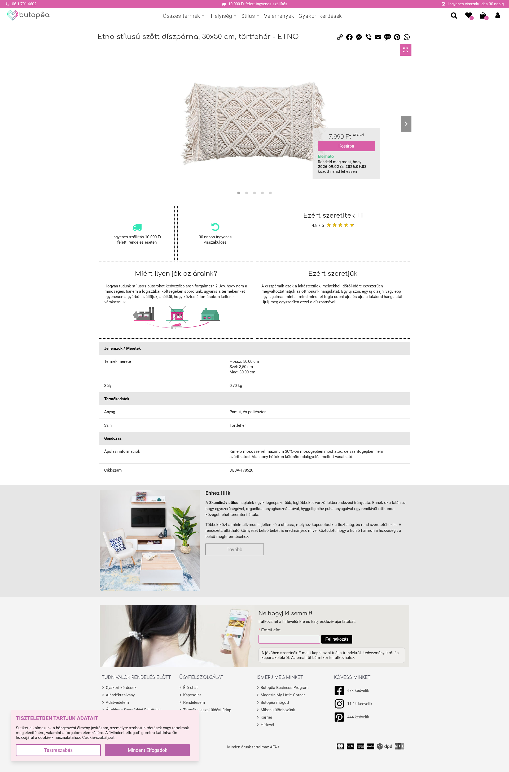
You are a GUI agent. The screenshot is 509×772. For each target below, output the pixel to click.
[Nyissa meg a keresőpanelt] (454, 15)
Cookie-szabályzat (99, 737)
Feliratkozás (336, 639)
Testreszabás (58, 750)
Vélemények (279, 16)
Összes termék (181, 16)
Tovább (234, 549)
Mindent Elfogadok (147, 750)
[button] (497, 15)
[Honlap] (28, 15)
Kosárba (346, 146)
